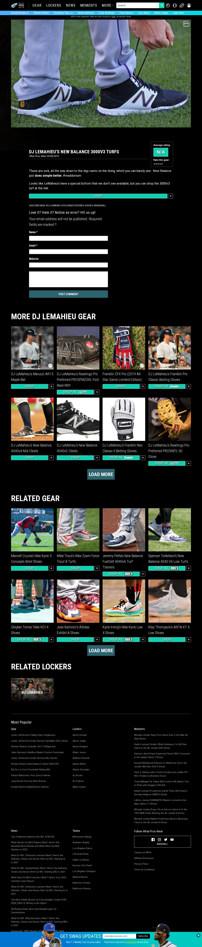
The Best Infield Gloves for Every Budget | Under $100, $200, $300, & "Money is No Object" (39, 901)
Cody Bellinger (107, 12)
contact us (131, 942)
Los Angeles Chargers (84, 871)
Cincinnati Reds (81, 854)
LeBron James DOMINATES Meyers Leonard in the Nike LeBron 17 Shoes (160, 802)
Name (33, 232)
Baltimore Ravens (82, 888)
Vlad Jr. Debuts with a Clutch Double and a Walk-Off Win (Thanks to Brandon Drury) (161, 774)
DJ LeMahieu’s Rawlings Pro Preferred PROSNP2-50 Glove (168, 451)
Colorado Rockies (73, 205)
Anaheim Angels (81, 842)
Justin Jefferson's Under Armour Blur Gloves (34, 758)
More (106, 6)
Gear (37, 6)
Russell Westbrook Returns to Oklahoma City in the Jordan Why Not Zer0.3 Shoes (160, 765)
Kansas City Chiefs (82, 865)
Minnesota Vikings (82, 836)
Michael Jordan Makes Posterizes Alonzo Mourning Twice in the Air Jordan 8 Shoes (160, 820)
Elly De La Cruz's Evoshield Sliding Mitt (30, 769)
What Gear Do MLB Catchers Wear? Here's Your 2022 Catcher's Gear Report (38, 879)
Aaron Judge (161, 12)
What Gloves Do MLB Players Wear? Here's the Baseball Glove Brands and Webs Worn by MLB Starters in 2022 (35, 846)
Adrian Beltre (79, 763)
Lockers (53, 6)
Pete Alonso (126, 12)
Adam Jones (79, 752)
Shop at (70, 392)
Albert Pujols (79, 786)
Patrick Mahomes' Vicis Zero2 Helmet (30, 775)
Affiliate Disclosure (144, 858)
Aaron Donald (80, 735)
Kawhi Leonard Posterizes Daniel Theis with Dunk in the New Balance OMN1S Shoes (160, 792)
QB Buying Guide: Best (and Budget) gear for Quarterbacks (34, 911)
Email (33, 245)
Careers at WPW (142, 852)
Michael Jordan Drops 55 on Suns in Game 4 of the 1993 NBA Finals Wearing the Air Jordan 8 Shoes (160, 811)
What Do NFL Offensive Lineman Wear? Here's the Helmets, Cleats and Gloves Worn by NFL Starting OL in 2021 (38, 859)
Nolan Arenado (86, 12)
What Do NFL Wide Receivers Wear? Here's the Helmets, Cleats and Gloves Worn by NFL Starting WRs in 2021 (39, 922)
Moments (88, 6)
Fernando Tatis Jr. (63, 12)
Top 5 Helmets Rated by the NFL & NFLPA (32, 836)
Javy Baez (143, 12)
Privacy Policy (141, 863)
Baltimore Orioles (81, 882)
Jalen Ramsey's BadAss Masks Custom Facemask (37, 752)
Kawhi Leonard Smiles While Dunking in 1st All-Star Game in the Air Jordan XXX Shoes (160, 746)
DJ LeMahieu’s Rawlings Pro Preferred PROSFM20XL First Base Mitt (78, 380)
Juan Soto (178, 12)
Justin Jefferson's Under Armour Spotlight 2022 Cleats (39, 740)
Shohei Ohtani (41, 12)
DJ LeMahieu (54, 205)
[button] (189, 5)
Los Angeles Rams (82, 848)
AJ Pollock (78, 781)
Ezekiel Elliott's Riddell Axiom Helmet (30, 786)
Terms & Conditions (144, 869)
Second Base (38, 205)
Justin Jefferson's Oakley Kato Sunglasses (33, 735)
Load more (101, 474)
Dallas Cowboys (81, 859)
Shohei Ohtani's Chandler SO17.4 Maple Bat (33, 746)
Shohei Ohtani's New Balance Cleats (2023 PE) (35, 763)
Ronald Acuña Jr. (20, 12)
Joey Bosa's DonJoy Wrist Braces (28, 781)
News (70, 6)
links (114, 16)
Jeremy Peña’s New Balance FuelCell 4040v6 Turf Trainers (123, 561)
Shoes (89, 205)
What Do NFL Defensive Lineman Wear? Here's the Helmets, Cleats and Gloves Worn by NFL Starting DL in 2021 (39, 890)
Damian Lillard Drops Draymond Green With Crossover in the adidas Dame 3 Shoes (162, 755)
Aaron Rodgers (80, 746)
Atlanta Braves (80, 877)
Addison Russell (81, 758)
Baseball (100, 205)
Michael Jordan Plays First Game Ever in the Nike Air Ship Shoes (161, 737)
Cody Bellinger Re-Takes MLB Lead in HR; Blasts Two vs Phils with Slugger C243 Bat (161, 783)
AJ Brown (78, 775)
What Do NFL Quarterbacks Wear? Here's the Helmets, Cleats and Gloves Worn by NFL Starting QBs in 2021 (39, 870)
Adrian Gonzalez (81, 769)
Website (34, 258)
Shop (98, 196)
